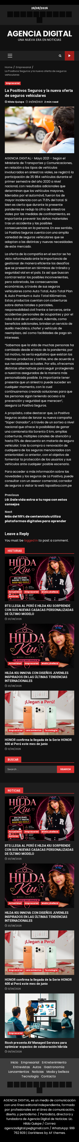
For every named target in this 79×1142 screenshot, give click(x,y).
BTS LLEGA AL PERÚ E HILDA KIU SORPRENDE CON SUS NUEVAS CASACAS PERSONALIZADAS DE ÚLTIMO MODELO (39, 579)
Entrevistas (21, 1067)
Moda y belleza (50, 591)
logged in (31, 540)
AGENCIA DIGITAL (39, 33)
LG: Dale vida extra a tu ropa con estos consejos (36, 500)
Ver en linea (69, 56)
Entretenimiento (54, 1062)
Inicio (14, 1062)
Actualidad (15, 591)
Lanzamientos (33, 730)
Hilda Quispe (16, 101)
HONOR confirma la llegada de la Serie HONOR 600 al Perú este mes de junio (39, 713)
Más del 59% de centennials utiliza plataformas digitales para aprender (35, 516)
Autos (37, 1067)
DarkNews (35, 1133)
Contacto (48, 1076)
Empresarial (13, 83)
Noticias (13, 596)
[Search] (60, 56)
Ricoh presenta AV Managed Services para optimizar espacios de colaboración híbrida (39, 1015)
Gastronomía (54, 1067)
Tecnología (51, 730)
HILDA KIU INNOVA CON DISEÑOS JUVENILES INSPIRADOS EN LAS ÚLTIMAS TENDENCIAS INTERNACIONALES (39, 646)
